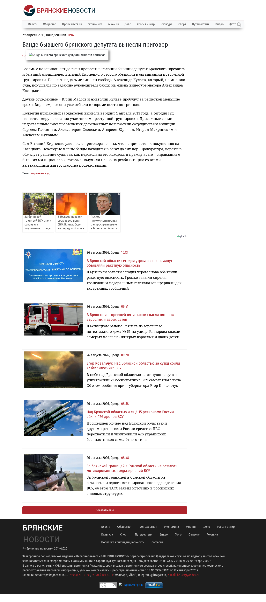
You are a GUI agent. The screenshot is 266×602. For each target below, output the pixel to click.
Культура (167, 24)
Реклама (212, 534)
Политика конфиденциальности (122, 542)
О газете (194, 534)
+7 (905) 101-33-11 (102, 575)
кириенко (37, 173)
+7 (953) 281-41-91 (79, 575)
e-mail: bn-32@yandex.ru (183, 575)
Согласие (157, 542)
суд (47, 173)
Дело (128, 24)
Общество (49, 24)
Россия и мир (146, 24)
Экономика (95, 24)
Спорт (182, 24)
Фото (178, 534)
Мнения (113, 24)
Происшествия (72, 24)
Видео (219, 24)
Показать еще (104, 510)
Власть (32, 24)
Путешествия (201, 24)
